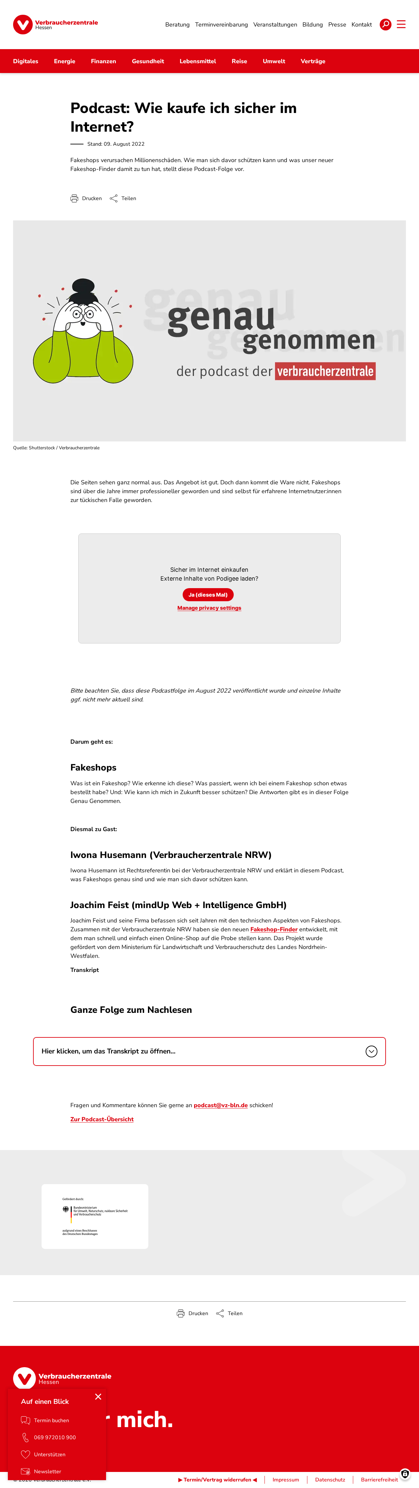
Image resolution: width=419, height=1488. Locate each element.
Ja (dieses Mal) (208, 594)
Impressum (286, 1479)
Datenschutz (330, 1479)
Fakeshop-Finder (274, 929)
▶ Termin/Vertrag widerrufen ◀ (217, 1479)
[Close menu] (98, 1397)
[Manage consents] (405, 1474)
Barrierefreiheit (379, 1479)
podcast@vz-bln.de (221, 1105)
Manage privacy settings (209, 607)
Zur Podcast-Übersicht (102, 1119)
